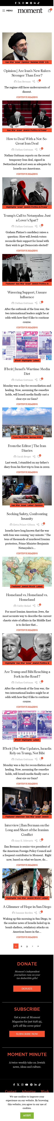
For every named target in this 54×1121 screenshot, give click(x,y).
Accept (27, 1115)
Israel (17, 62)
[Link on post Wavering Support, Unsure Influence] (27, 269)
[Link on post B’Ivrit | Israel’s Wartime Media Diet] (27, 346)
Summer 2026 (37, 62)
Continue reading (27, 97)
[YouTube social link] (27, 3)
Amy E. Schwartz (24, 840)
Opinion (25, 62)
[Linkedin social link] (35, 3)
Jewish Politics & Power (35, 130)
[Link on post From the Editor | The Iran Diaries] (27, 422)
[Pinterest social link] (31, 3)
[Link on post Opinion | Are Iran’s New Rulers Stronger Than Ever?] (27, 47)
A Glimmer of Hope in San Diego (27, 907)
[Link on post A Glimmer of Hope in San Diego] (27, 883)
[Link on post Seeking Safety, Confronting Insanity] (27, 490)
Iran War (9, 62)
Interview (20, 817)
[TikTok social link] (38, 3)
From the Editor (20, 437)
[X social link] (19, 3)
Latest (36, 360)
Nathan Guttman (24, 149)
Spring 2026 (35, 437)
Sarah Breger (24, 456)
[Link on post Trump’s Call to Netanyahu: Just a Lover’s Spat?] (27, 192)
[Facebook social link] (15, 3)
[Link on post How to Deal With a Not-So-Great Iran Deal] (27, 115)
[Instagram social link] (23, 3)
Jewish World (28, 586)
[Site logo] (30, 10)
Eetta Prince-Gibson (24, 524)
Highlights (11, 207)
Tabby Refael (24, 605)
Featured (10, 284)
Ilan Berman (24, 81)
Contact (10, 1091)
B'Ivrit (18, 360)
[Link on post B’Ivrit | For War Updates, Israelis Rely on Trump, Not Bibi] (27, 725)
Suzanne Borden (24, 912)
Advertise (29, 1091)
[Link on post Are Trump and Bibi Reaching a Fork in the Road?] (27, 648)
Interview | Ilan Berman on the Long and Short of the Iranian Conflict (27, 830)
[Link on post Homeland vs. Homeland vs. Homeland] (27, 572)
